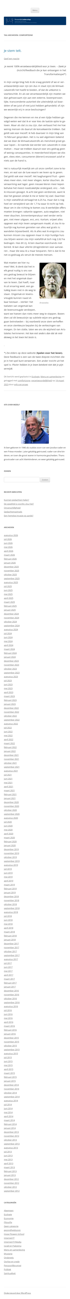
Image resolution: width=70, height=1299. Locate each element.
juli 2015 (8, 1057)
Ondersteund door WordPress (17, 1293)
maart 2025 (9, 602)
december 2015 (11, 1037)
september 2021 (12, 766)
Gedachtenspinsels (13, 511)
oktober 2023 (10, 668)
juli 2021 (8, 774)
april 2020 (8, 833)
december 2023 (11, 660)
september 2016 (12, 1002)
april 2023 (8, 692)
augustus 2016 (11, 1006)
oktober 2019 (10, 857)
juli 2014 (8, 1104)
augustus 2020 (11, 817)
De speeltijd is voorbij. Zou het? (19, 503)
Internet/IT (9, 1238)
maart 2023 (9, 696)
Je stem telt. (12, 50)
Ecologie (36, 376)
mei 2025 (8, 594)
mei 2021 (8, 782)
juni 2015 (8, 1061)
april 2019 (8, 880)
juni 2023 (8, 684)
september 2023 (12, 672)
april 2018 (8, 927)
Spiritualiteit (10, 1273)
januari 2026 (10, 562)
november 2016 (11, 994)
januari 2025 (10, 609)
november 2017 (11, 947)
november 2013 (11, 1135)
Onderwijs (9, 1257)
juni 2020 (8, 825)
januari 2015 (10, 1080)
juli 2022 (8, 727)
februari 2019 (10, 888)
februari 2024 (10, 653)
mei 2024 (8, 641)
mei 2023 (8, 688)
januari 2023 (10, 704)
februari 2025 (10, 605)
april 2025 (8, 598)
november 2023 (11, 664)
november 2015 (11, 1041)
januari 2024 (10, 656)
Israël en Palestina (12, 1245)
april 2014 (8, 1116)
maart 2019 (9, 884)
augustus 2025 (11, 582)
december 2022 (11, 708)
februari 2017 (10, 982)
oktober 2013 (10, 1139)
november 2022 (11, 711)
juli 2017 (8, 963)
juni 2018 (8, 920)
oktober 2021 (10, 762)
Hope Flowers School (14, 1234)
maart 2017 (9, 978)
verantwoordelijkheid (41, 380)
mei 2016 (8, 1018)
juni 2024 (8, 637)
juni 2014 (8, 1108)
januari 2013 (10, 1175)
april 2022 (8, 739)
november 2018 (11, 900)
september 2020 (12, 814)
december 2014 (11, 1084)
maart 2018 (9, 931)
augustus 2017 (11, 959)
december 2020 (11, 802)
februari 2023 (10, 700)
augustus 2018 (11, 912)
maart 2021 (9, 790)
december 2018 (11, 896)
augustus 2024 (11, 629)
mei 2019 (8, 876)
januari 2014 (10, 1128)
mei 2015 (8, 1065)
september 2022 (12, 719)
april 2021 (8, 786)
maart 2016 (9, 1026)
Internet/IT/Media (12, 1241)
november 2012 (11, 1183)
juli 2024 (8, 633)
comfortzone (24, 380)
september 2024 (12, 625)
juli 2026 (8, 539)
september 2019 (12, 861)
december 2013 (11, 1132)
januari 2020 (10, 845)
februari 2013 (10, 1171)
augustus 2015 (11, 1053)
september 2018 (12, 908)
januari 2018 (10, 939)
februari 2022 (10, 747)
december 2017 (11, 943)
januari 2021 (10, 798)
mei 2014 (8, 1112)
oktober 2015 (10, 1045)
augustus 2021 (11, 770)
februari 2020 (10, 841)
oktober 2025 (10, 574)
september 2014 (12, 1096)
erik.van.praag (21, 384)
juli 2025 (8, 586)
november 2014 (11, 1088)
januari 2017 (10, 986)
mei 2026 (8, 547)
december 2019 (11, 849)
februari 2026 (10, 558)
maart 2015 (9, 1073)
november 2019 (11, 853)
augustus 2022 (11, 723)
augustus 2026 (11, 535)
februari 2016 (10, 1029)
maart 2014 (9, 1120)
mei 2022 (8, 735)
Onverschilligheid (12, 507)
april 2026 (8, 550)
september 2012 (12, 1190)
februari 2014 (10, 1124)
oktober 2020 (10, 810)
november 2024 (11, 617)
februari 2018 (10, 935)
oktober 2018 (10, 904)
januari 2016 (10, 1033)
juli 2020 (8, 821)
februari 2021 (10, 794)
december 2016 (11, 990)
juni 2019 (8, 872)
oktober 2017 (10, 951)
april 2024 (8, 645)
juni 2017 (8, 967)
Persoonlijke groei (12, 1265)
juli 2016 (8, 1010)
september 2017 (12, 955)
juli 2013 (8, 1151)
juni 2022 (8, 731)
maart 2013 (9, 1167)
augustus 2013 (11, 1147)
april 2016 (8, 1022)
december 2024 (11, 613)
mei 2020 (8, 829)
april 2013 (8, 1163)
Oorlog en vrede (12, 1261)
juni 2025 (8, 590)
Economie (9, 1218)
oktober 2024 (10, 621)
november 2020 (11, 806)
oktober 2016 (10, 998)
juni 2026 (8, 543)
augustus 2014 (11, 1100)
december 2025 (11, 566)
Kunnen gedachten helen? (16, 499)
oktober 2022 (10, 715)
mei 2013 (8, 1159)
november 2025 (11, 570)
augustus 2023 (11, 676)
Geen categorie (11, 1226)
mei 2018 (8, 923)
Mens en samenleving (51, 376)
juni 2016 (8, 1014)
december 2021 (11, 755)
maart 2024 (9, 649)
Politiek (7, 1269)
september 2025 (12, 578)
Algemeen (9, 1210)
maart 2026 (9, 554)
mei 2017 (8, 971)
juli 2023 (8, 680)
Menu (35, 10)
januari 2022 (10, 751)
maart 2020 (9, 837)
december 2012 (11, 1179)
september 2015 (12, 1049)
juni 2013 (8, 1155)
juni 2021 (8, 778)
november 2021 (11, 759)
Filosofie (8, 1222)
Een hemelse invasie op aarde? (18, 515)
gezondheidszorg (12, 1230)
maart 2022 (9, 743)
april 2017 (8, 974)
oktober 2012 (10, 1186)
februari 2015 (10, 1077)
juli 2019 (8, 868)
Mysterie (8, 1253)
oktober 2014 (10, 1092)
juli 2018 (8, 916)
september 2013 (12, 1143)
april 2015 (8, 1069)
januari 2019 (10, 892)
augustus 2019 (11, 865)
